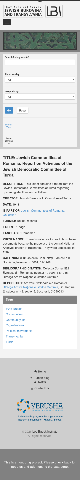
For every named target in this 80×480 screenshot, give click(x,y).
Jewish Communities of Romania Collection (34, 212)
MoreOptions (9, 139)
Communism (14, 314)
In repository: (12, 91)
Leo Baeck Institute (44, 431)
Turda (9, 342)
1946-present (14, 308)
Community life (15, 320)
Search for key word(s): (17, 57)
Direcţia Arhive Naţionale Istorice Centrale (30, 287)
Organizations (15, 325)
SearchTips (8, 126)
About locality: (12, 74)
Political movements (19, 331)
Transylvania (14, 336)
